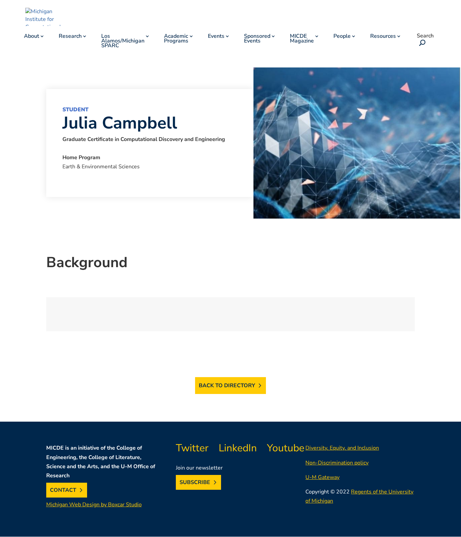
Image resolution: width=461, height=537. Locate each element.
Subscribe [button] (195, 482)
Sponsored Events (257, 39)
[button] (421, 43)
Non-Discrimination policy (337, 463)
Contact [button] (63, 490)
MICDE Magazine (302, 39)
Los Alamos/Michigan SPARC (122, 41)
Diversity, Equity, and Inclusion (342, 448)
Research (70, 37)
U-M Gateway (322, 477)
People (342, 37)
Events (216, 37)
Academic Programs (176, 39)
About (31, 37)
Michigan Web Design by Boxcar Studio (94, 504)
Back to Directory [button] (227, 385)
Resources (383, 37)
